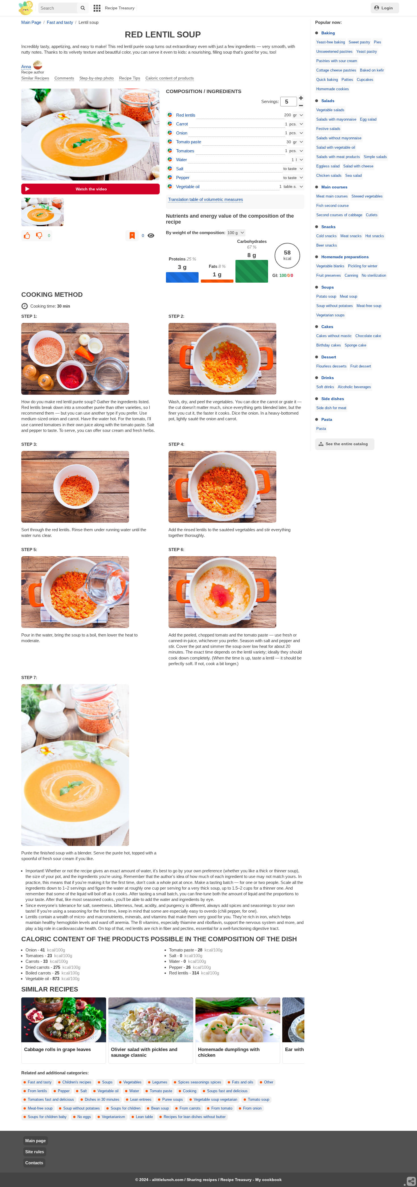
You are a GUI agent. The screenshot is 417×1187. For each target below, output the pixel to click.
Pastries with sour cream (336, 61)
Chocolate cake (368, 336)
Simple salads (375, 157)
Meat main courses (332, 196)
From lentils (37, 1091)
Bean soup (160, 1108)
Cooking (189, 1091)
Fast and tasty (40, 1082)
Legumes (159, 1082)
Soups (327, 287)
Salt (83, 1091)
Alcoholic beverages (354, 387)
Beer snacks (326, 245)
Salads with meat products (338, 157)
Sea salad (353, 176)
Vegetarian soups (330, 315)
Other (268, 1082)
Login (387, 8)
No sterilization (374, 276)
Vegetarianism (113, 1117)
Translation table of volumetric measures (205, 199)
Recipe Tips (129, 78)
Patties (347, 80)
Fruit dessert (360, 366)
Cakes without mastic (334, 336)
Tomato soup (258, 1100)
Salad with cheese (358, 166)
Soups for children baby (47, 1117)
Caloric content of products (170, 78)
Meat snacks (351, 236)
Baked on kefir (372, 70)
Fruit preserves (328, 276)
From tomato (221, 1108)
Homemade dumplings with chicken (229, 1052)
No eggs (84, 1117)
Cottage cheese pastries (336, 70)
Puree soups (172, 1100)
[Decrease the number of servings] (301, 105)
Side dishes (332, 398)
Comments (64, 78)
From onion (252, 1108)
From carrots (190, 1108)
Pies (377, 42)
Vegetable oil (108, 1091)
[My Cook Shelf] (25, 8)
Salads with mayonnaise (336, 119)
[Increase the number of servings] (301, 97)
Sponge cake (355, 345)
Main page (35, 1140)
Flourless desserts (331, 366)
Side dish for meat (331, 408)
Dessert (328, 357)
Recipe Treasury (119, 8)
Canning (351, 276)
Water (134, 1091)
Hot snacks (374, 236)
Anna (26, 66)
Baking (328, 33)
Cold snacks (326, 236)
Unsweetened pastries (334, 52)
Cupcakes (365, 80)
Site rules (34, 1151)
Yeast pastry (366, 52)
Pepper (64, 1091)
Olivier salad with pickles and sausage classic (144, 1052)
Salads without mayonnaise (338, 138)
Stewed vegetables (367, 196)
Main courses (334, 187)
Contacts (34, 1162)
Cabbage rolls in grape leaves (57, 1049)
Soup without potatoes (334, 306)
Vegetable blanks (330, 266)
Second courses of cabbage (339, 215)
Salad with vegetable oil (335, 148)
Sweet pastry (359, 42)
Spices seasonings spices (199, 1082)
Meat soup (348, 297)
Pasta (326, 419)
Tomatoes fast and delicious (51, 1100)
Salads (327, 100)
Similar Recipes (35, 78)
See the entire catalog (347, 444)
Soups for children (125, 1108)
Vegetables (132, 1082)
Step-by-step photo (96, 78)
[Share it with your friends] (411, 1181)
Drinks (327, 377)
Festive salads (328, 129)
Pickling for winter (362, 266)
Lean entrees (140, 1100)
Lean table (144, 1117)
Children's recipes (76, 1082)
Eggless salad (328, 166)
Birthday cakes (328, 345)
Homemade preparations (345, 257)
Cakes (327, 326)
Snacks (328, 226)
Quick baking (327, 80)
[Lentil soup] (42, 212)
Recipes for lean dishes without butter (195, 1117)
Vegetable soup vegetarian (215, 1100)
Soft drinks (325, 387)
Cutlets (372, 215)
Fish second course (332, 206)
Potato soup (326, 297)
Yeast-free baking (330, 42)
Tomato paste (161, 1091)
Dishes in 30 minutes (102, 1100)
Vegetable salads (330, 110)
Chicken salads (329, 176)
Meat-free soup (369, 306)
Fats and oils (242, 1082)
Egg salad (368, 119)
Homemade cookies (332, 89)
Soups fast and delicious (227, 1091)
